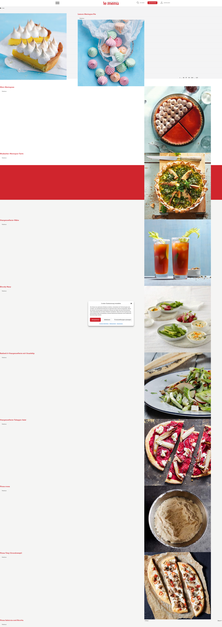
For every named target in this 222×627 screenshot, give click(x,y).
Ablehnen (107, 319)
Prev (146, 620)
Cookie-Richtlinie (104, 323)
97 (186, 77)
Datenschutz (112, 323)
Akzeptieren (95, 319)
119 (197, 77)
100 (192, 77)
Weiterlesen (82, 18)
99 (189, 77)
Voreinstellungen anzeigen (122, 319)
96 (183, 77)
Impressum (120, 323)
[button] (131, 303)
